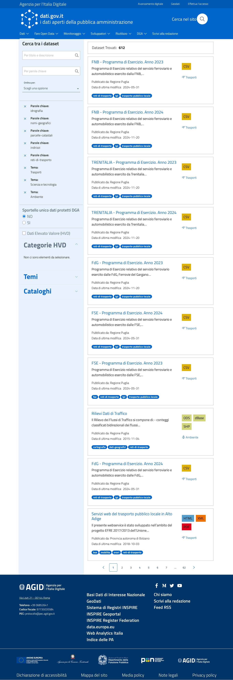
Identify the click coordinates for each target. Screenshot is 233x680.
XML (201, 518)
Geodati (175, 4)
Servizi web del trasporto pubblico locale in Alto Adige (132, 516)
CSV (186, 66)
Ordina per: (29, 82)
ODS (187, 417)
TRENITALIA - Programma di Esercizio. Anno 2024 (134, 212)
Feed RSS (162, 607)
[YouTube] (179, 585)
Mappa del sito (94, 675)
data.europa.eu (100, 627)
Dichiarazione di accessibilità (42, 675)
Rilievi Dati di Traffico (109, 413)
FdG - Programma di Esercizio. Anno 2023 (127, 263)
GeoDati (94, 601)
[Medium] (164, 585)
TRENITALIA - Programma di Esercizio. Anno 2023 (134, 162)
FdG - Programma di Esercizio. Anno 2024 (127, 463)
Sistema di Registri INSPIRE (112, 607)
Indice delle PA (100, 639)
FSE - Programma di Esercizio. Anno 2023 (127, 363)
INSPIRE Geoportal (104, 614)
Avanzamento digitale (150, 4)
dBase (199, 417)
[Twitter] (172, 585)
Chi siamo (163, 594)
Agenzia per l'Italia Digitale (43, 4)
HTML (188, 518)
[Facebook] (156, 585)
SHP (187, 426)
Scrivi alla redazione (172, 601)
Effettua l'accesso (198, 4)
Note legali (168, 675)
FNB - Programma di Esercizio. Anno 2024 (127, 112)
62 (184, 567)
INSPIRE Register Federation (113, 620)
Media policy (133, 675)
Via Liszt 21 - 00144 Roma (34, 598)
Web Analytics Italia (105, 633)
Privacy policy (204, 675)
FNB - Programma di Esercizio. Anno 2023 (127, 62)
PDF (187, 526)
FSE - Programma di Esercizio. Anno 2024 (127, 313)
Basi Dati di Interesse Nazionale (116, 595)
